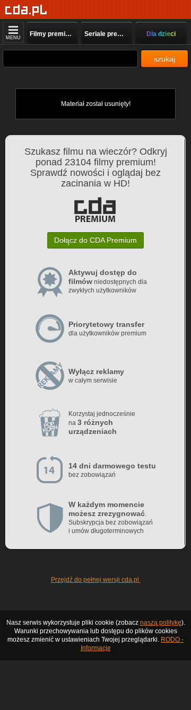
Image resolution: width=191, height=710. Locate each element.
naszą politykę (160, 622)
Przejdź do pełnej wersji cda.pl (96, 579)
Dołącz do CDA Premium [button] (95, 240)
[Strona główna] (26, 10)
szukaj (164, 59)
